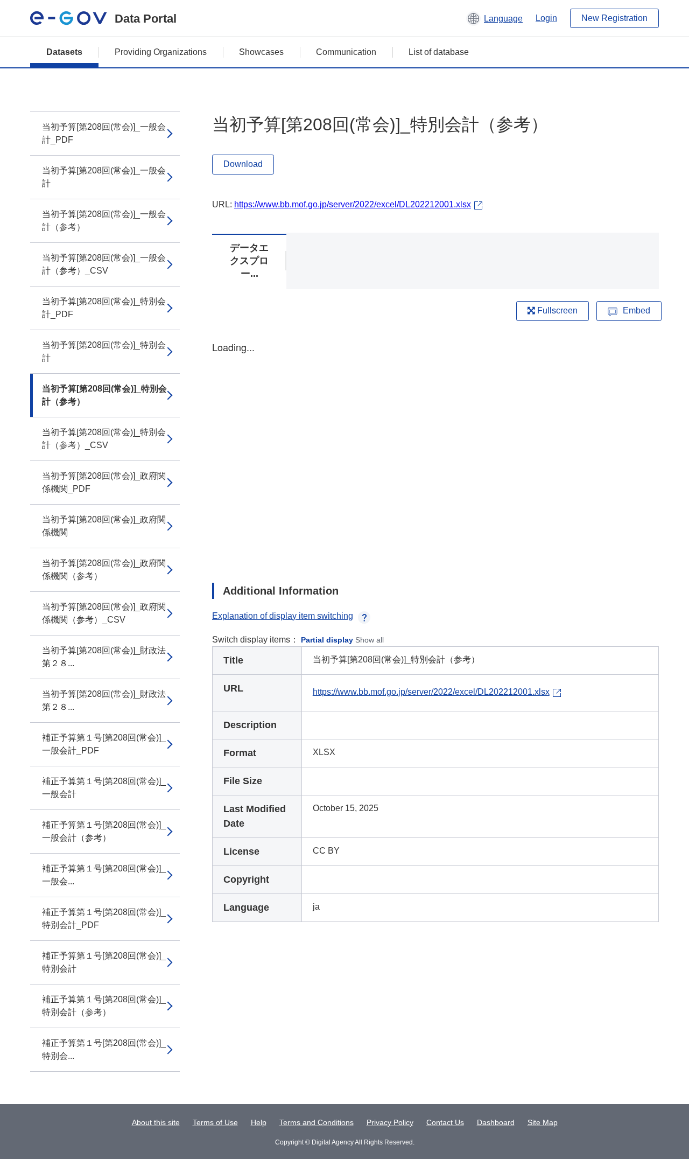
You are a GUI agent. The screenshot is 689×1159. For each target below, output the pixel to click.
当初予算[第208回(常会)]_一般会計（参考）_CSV (104, 264)
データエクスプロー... (249, 260)
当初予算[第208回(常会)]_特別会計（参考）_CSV (104, 439)
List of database (439, 52)
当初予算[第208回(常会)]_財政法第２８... (104, 657)
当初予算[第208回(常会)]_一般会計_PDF (104, 133)
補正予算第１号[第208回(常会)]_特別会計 (104, 962)
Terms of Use (215, 1122)
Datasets (64, 52)
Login (546, 18)
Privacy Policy (390, 1122)
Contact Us (445, 1122)
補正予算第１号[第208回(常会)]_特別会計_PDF (104, 918)
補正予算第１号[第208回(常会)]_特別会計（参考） (104, 1006)
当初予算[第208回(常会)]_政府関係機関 (104, 526)
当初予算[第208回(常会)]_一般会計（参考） (104, 221)
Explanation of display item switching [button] (282, 615)
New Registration (614, 18)
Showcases (261, 52)
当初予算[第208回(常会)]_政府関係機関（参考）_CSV (104, 613)
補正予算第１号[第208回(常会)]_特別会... (104, 1049)
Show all (369, 640)
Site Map (543, 1122)
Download (243, 164)
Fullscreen (556, 310)
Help (258, 1122)
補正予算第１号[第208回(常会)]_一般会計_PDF (104, 744)
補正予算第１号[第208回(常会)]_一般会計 (104, 788)
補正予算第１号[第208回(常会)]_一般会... (104, 875)
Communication (346, 52)
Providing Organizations (161, 52)
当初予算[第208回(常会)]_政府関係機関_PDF (104, 482)
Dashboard (496, 1122)
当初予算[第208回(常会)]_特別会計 (104, 351)
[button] (494, 18)
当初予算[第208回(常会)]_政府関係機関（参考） (104, 569)
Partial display (327, 640)
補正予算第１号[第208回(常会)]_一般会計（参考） (104, 831)
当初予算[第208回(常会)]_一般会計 (104, 177)
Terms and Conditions (316, 1122)
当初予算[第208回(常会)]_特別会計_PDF (104, 308)
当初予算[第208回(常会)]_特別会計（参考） (104, 395)
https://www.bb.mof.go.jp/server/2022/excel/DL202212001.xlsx (352, 204)
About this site (156, 1122)
